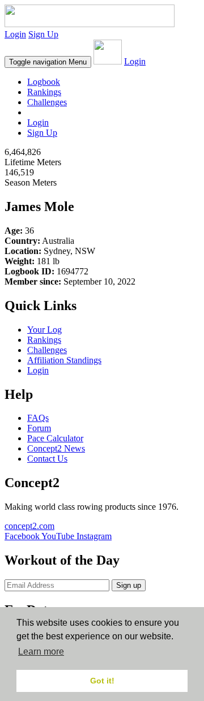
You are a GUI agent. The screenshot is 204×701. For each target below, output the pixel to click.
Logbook (43, 82)
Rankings (44, 92)
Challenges (47, 102)
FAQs (38, 418)
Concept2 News (56, 448)
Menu (48, 62)
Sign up (128, 585)
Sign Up (43, 34)
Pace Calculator (55, 438)
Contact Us (47, 458)
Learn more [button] (41, 651)
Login (15, 34)
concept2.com (29, 526)
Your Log (44, 329)
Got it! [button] (102, 680)
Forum (39, 428)
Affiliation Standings (64, 360)
